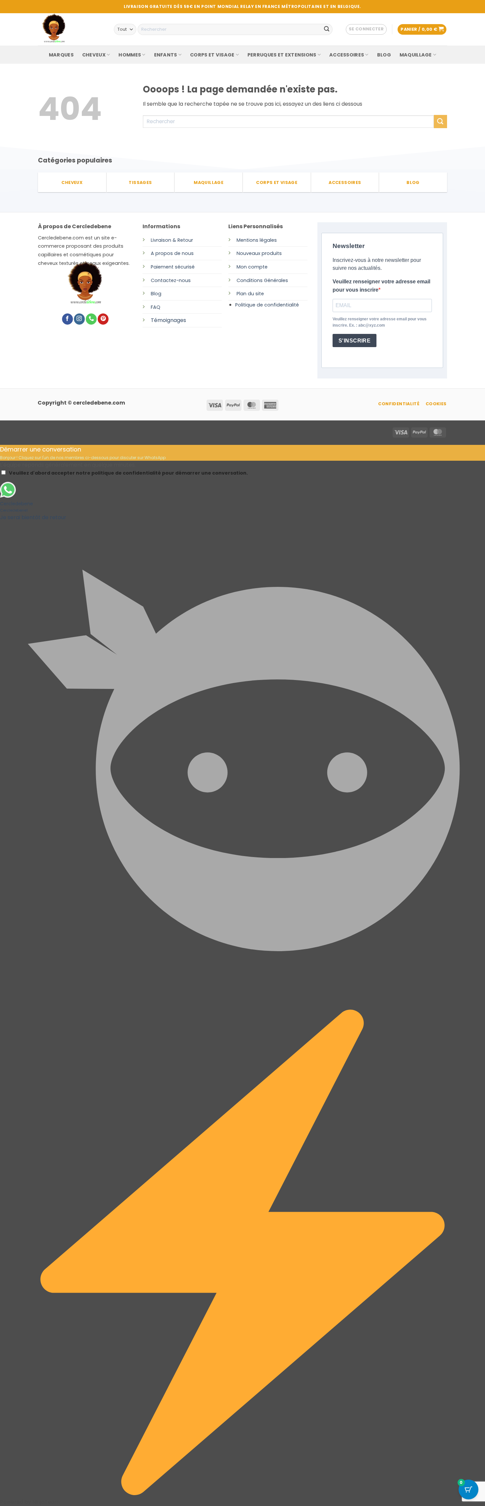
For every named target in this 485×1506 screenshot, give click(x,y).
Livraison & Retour (172, 240)
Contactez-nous (171, 280)
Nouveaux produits (259, 253)
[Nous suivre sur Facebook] (67, 319)
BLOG (384, 55)
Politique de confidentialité (267, 305)
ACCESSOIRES (346, 55)
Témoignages (168, 320)
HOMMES (129, 55)
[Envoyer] (326, 29)
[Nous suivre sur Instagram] (79, 319)
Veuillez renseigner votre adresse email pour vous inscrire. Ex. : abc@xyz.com (380, 322)
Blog (156, 293)
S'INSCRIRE (355, 340)
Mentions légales (257, 240)
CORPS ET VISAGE (212, 55)
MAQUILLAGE (416, 55)
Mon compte (252, 267)
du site (255, 293)
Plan (241, 293)
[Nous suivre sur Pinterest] (103, 319)
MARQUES (61, 55)
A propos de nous (172, 253)
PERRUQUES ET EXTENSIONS (281, 55)
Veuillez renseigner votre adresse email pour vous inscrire (381, 286)
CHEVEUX (94, 55)
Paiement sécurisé (173, 267)
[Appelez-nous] (91, 319)
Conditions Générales (262, 280)
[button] (366, 29)
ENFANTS (165, 55)
